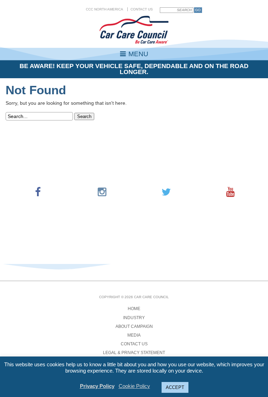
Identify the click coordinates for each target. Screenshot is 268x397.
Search (84, 116)
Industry (134, 317)
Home (134, 308)
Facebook (38, 192)
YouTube (230, 192)
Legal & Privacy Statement (134, 352)
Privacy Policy (97, 386)
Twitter (166, 192)
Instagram (102, 192)
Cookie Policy (134, 386)
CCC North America (104, 9)
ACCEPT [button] (175, 387)
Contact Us (142, 9)
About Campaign (134, 326)
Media (134, 335)
